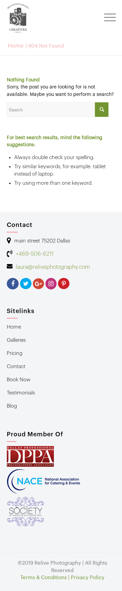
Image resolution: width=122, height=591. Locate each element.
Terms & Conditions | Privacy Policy (62, 577)
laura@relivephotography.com (53, 267)
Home (15, 46)
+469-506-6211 (35, 254)
